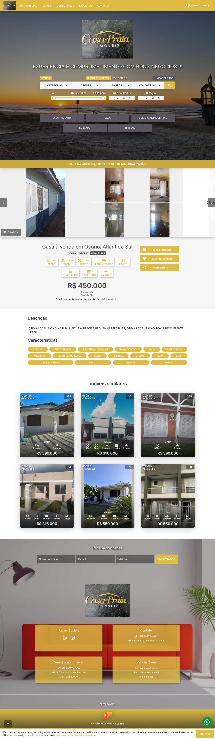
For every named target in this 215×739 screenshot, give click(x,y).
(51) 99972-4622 (198, 5)
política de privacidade (68, 735)
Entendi (205, 733)
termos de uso (89, 735)
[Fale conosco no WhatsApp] (65, 637)
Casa (108, 117)
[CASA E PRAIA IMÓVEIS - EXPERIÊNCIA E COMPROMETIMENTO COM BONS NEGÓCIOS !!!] (107, 39)
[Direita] (211, 202)
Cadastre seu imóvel (146, 668)
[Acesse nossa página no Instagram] (73, 637)
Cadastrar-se (166, 559)
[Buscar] (169, 85)
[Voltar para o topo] (8, 723)
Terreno (130, 127)
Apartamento (62, 117)
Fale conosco (146, 676)
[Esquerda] (3, 202)
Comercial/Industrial (153, 117)
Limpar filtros (164, 78)
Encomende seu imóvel (146, 672)
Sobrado (85, 127)
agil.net (119, 723)
